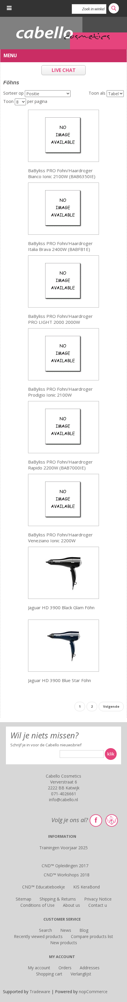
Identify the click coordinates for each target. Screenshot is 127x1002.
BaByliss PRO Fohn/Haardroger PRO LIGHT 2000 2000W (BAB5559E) (60, 319)
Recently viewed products (38, 936)
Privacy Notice (98, 899)
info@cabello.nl (63, 799)
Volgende (111, 706)
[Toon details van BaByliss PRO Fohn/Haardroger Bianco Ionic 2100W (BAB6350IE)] (64, 135)
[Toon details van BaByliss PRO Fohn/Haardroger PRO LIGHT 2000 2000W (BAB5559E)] (64, 281)
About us (71, 905)
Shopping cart (49, 974)
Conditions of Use (37, 905)
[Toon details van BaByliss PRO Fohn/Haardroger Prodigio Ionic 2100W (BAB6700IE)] (64, 354)
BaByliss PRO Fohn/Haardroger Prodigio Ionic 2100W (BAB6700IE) (60, 392)
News (65, 930)
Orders (64, 967)
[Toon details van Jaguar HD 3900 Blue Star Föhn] (64, 645)
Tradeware (40, 991)
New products (63, 942)
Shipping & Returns (58, 899)
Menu (10, 55)
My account (39, 967)
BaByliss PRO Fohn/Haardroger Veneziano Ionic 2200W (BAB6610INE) (60, 538)
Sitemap (23, 899)
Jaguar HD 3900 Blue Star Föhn (59, 680)
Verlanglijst (81, 974)
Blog (83, 930)
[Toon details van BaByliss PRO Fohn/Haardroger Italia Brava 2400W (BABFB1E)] (64, 208)
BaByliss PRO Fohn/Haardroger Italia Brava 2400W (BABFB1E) (60, 246)
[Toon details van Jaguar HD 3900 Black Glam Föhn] (64, 572)
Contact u (97, 905)
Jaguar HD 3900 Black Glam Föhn (61, 607)
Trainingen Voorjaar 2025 (63, 847)
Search (45, 930)
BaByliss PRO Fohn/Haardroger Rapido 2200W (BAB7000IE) (60, 465)
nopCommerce (93, 991)
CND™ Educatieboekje (43, 887)
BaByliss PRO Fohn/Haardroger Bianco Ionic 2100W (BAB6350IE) (61, 173)
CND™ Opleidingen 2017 (65, 865)
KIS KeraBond (86, 887)
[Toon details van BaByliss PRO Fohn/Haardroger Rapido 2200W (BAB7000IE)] (64, 426)
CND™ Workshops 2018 (66, 875)
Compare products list (92, 936)
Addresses (90, 967)
